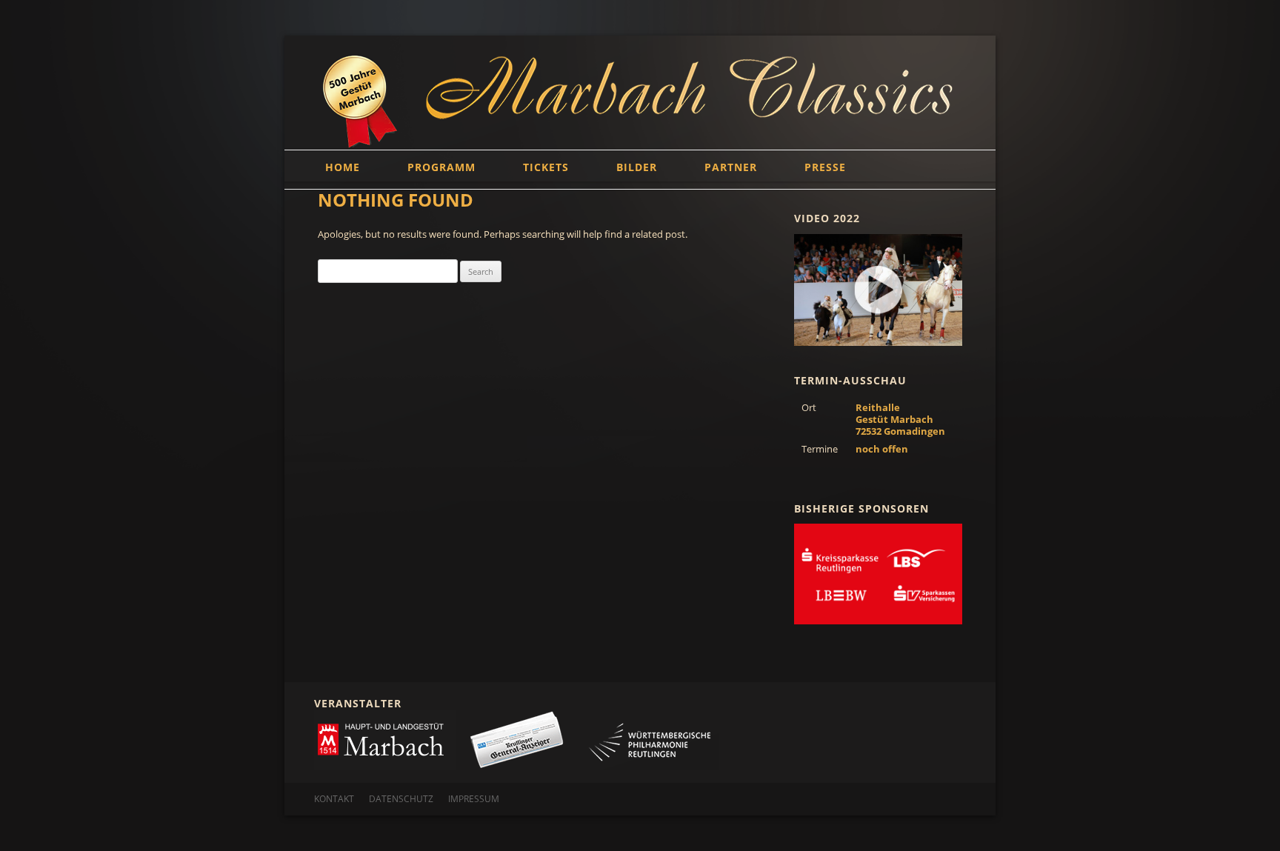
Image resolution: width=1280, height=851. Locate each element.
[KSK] (878, 574)
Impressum (473, 798)
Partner (730, 167)
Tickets (546, 167)
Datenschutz (401, 798)
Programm (441, 167)
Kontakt (334, 798)
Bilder (636, 167)
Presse (825, 167)
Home (342, 167)
